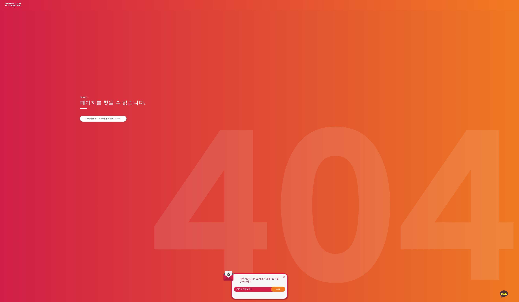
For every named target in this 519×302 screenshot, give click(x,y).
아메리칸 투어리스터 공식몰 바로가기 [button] (103, 119)
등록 (278, 289)
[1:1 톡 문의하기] (504, 294)
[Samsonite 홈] (13, 5)
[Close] (284, 276)
